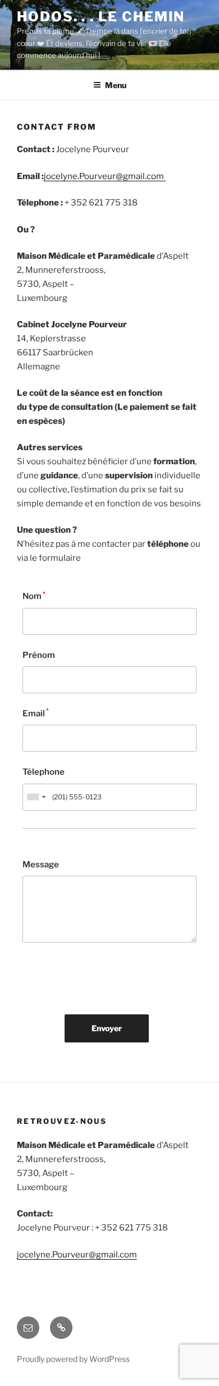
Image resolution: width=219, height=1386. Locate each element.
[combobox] (36, 797)
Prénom (38, 655)
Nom (33, 596)
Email (35, 713)
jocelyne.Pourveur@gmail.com (105, 176)
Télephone (43, 772)
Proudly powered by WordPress (73, 1359)
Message (40, 864)
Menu (115, 85)
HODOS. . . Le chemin (101, 16)
